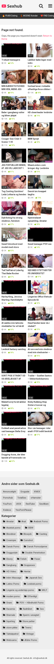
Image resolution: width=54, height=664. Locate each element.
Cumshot (28, 540)
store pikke (11, 627)
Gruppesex (29, 565)
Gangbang (11, 565)
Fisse (37, 559)
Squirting (10, 621)
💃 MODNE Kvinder (29, 15)
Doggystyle (12, 552)
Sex (42, 609)
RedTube (30, 504)
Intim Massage (13, 577)
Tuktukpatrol (12, 634)
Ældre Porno (30, 640)
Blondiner (11, 534)
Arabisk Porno (41, 521)
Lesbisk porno (34, 584)
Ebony (9, 559)
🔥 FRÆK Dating (9, 15)
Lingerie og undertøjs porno (20, 590)
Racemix (10, 609)
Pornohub (8, 497)
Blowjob (27, 534)
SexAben (44, 504)
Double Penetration (35, 552)
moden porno (13, 596)
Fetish (23, 559)
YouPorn (7, 504)
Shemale (10, 615)
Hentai (27, 571)
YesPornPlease (23, 510)
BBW (30, 527)
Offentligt (32, 596)
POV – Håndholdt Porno (32, 602)
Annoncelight (9, 491)
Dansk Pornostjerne (37, 546)
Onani (9, 602)
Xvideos (7, 510)
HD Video (11, 571)
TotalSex (21, 497)
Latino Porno (12, 584)
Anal (23, 521)
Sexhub (14, 6)
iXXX (18, 504)
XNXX (37, 491)
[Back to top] (48, 658)
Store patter (28, 621)
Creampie (11, 540)
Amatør (10, 521)
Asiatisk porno (13, 527)
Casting (43, 534)
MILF (44, 590)
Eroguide (25, 491)
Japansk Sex (35, 577)
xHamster (36, 497)
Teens (28, 627)
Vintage (30, 634)
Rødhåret (27, 609)
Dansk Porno (12, 546)
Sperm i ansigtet (31, 615)
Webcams (11, 640)
